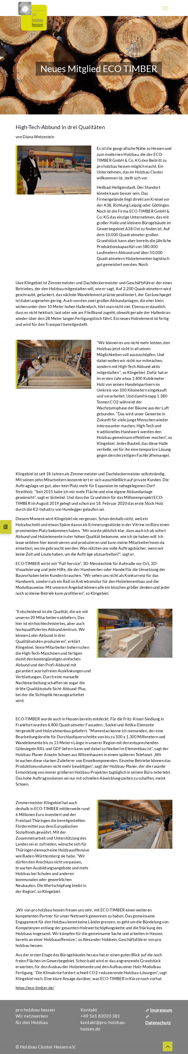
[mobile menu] (165, 8)
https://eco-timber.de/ (35, 987)
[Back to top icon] (167, 1046)
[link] (53, 171)
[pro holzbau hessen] (32, 17)
